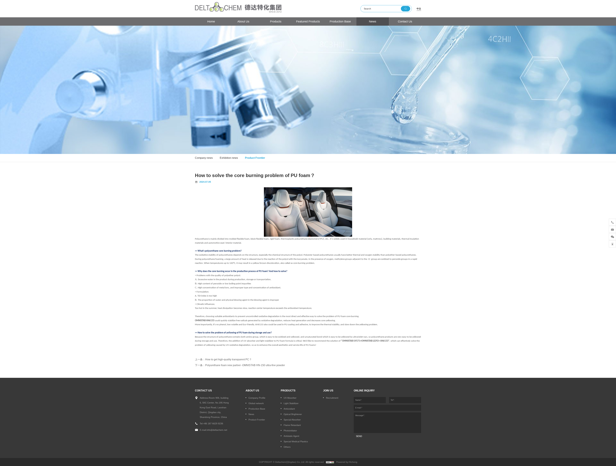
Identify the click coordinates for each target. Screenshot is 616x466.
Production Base (340, 21)
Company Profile (256, 398)
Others (287, 447)
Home (211, 21)
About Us (243, 21)
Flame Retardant (292, 425)
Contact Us (405, 21)
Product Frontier (255, 158)
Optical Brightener (293, 414)
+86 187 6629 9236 (213, 423)
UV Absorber (290, 398)
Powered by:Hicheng (346, 462)
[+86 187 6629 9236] (612, 222)
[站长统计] (330, 462)
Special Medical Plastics (296, 441)
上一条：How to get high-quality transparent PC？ (223, 359)
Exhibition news (229, 158)
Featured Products (308, 21)
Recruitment (332, 398)
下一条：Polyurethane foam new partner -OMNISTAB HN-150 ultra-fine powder (240, 365)
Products (275, 21)
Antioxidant (289, 408)
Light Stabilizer (291, 403)
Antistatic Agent (291, 436)
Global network (256, 403)
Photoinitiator (290, 430)
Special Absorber (292, 419)
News (372, 21)
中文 (419, 8)
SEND (359, 436)
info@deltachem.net (217, 430)
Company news (204, 158)
